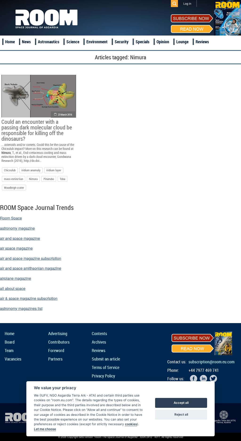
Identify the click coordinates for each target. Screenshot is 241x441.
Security (122, 41)
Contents (99, 333)
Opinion (163, 41)
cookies (131, 424)
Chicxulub (10, 170)
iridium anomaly (30, 170)
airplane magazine (15, 278)
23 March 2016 (65, 114)
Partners (55, 359)
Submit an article (106, 359)
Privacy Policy (103, 376)
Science (72, 41)
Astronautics (48, 41)
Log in (187, 3)
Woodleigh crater (14, 187)
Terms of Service (105, 367)
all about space (12, 288)
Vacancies (13, 359)
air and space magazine (20, 238)
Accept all (181, 403)
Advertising (57, 333)
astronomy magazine (17, 228)
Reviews (202, 41)
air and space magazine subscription (30, 258)
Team (9, 350)
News (26, 41)
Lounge (182, 41)
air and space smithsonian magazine (30, 268)
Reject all (181, 414)
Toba (62, 179)
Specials (142, 41)
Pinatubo (49, 179)
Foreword (56, 350)
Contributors (59, 342)
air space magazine (16, 248)
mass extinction (13, 179)
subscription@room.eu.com (211, 362)
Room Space (11, 218)
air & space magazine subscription (28, 298)
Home (10, 41)
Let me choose (45, 429)
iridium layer (53, 170)
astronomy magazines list (21, 308)
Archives (99, 342)
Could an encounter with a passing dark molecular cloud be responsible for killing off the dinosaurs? (36, 130)
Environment (97, 41)
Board (10, 342)
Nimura (33, 179)
